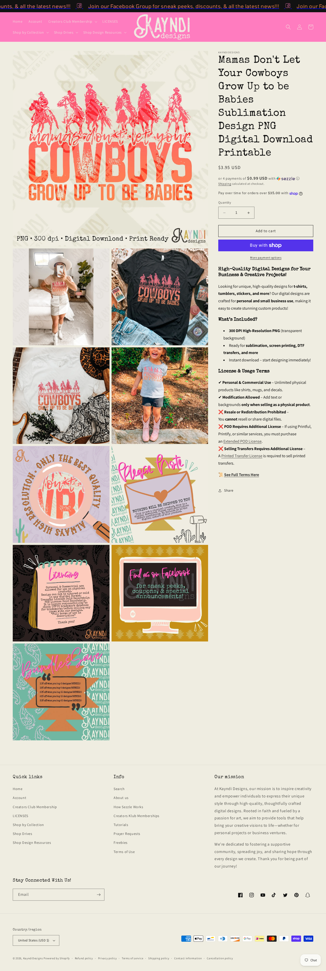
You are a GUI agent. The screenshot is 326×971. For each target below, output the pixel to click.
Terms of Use (124, 851)
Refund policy (84, 958)
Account (19, 797)
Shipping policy (158, 958)
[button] (72, 21)
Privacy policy (107, 958)
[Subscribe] (98, 895)
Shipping (224, 184)
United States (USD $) (33, 940)
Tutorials (121, 824)
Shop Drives (22, 833)
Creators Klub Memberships (136, 815)
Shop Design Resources (32, 842)
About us (121, 797)
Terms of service (132, 958)
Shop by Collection (28, 824)
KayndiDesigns (33, 958)
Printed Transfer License (241, 456)
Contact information (188, 958)
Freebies (121, 842)
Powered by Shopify (57, 958)
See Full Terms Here (241, 475)
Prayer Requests (127, 833)
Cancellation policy (220, 958)
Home (17, 788)
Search (119, 788)
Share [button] (229, 490)
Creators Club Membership (35, 807)
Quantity (224, 203)
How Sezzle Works (128, 807)
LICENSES (20, 815)
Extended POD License (242, 441)
